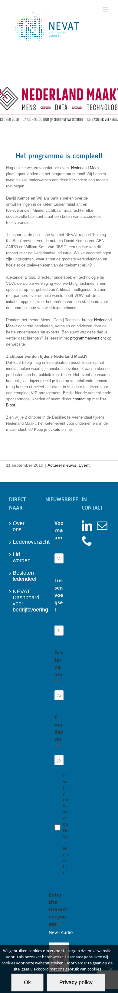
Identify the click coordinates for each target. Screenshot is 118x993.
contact (79, 399)
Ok (27, 982)
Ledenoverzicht (23, 542)
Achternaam (59, 663)
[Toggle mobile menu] (106, 9)
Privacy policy (76, 982)
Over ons (19, 526)
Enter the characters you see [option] (58, 909)
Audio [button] (67, 932)
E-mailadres (59, 728)
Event (84, 465)
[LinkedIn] (87, 525)
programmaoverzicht (88, 338)
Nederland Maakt (86, 168)
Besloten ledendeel (23, 576)
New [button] (53, 932)
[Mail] (102, 525)
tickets (53, 429)
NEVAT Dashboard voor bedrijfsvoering (23, 600)
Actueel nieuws (62, 465)
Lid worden (22, 557)
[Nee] (110, 969)
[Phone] (87, 540)
